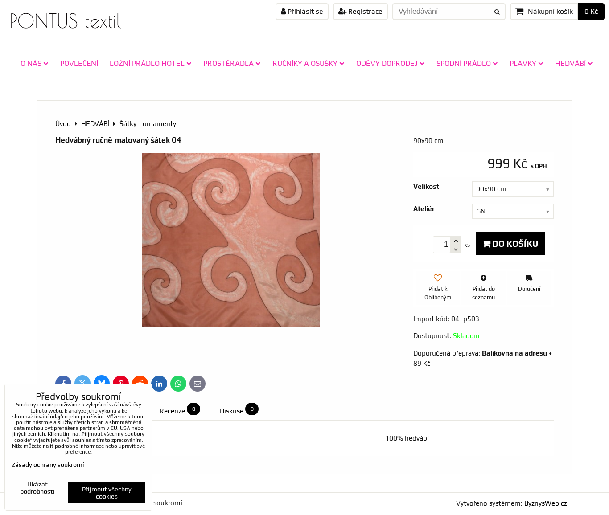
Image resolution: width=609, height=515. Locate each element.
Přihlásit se (304, 11)
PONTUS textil (65, 20)
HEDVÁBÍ (570, 63)
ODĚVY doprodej (387, 63)
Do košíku (514, 244)
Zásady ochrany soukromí (48, 464)
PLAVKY (523, 63)
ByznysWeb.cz (545, 503)
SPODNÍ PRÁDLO (463, 63)
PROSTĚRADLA (228, 63)
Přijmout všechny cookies (107, 493)
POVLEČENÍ (79, 63)
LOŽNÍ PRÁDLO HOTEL (147, 63)
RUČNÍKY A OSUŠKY (304, 63)
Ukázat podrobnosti (37, 488)
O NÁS (31, 63)
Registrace (364, 11)
